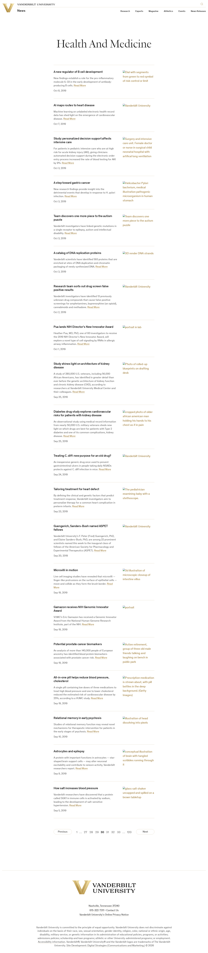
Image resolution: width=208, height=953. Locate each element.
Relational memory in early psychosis (77, 718)
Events (181, 11)
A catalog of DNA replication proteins (77, 253)
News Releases (198, 11)
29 (97, 832)
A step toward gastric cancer (72, 183)
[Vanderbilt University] (104, 887)
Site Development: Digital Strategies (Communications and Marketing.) (105, 945)
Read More (80, 85)
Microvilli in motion (66, 570)
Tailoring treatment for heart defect (76, 489)
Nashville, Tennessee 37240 (104, 906)
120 (129, 832)
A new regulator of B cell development (78, 72)
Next (145, 832)
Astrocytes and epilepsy (69, 751)
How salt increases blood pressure (76, 788)
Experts (139, 11)
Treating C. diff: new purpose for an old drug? (82, 456)
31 (107, 832)
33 (118, 832)
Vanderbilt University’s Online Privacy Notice (104, 915)
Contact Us (112, 910)
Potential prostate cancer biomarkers (78, 644)
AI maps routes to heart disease (74, 105)
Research (125, 11)
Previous (62, 832)
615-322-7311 (97, 910)
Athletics (168, 11)
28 (91, 832)
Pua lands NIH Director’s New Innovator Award (83, 327)
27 (85, 832)
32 (113, 832)
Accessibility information (51, 942)
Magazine (153, 11)
